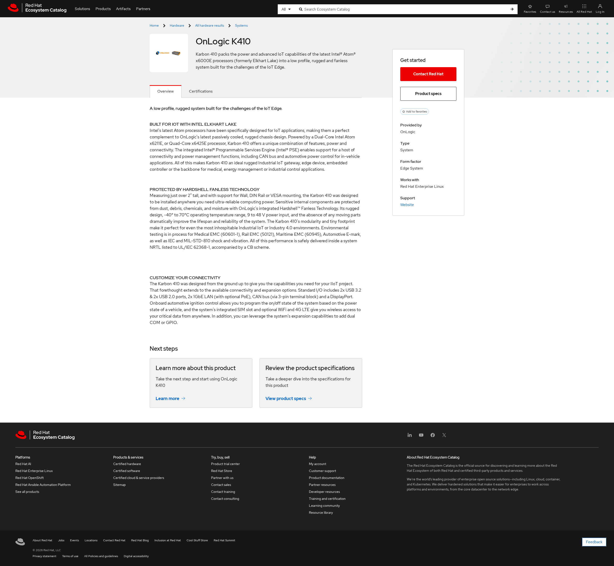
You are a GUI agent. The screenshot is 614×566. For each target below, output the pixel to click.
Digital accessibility (136, 556)
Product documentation (326, 478)
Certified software (126, 471)
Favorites (530, 12)
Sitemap (119, 485)
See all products (27, 491)
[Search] (512, 9)
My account (317, 464)
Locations (91, 540)
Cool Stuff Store (197, 540)
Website (407, 204)
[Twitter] (444, 436)
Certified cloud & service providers (138, 478)
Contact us (547, 12)
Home (154, 25)
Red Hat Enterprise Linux (34, 471)
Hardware (177, 25)
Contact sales (221, 485)
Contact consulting (225, 498)
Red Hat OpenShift (29, 478)
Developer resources (324, 491)
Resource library (321, 512)
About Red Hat (42, 540)
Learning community (324, 505)
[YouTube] (421, 436)
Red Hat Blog (140, 540)
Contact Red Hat (428, 74)
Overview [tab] (165, 91)
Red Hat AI (23, 464)
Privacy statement (44, 556)
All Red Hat (584, 12)
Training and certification (327, 498)
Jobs (61, 540)
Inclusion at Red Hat (167, 540)
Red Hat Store (221, 471)
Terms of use (70, 556)
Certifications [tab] (201, 91)
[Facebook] (433, 436)
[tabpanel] (256, 260)
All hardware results (209, 25)
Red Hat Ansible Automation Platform (43, 485)
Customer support (322, 471)
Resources (566, 12)
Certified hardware (127, 464)
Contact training (223, 491)
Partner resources (322, 485)
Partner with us (222, 478)
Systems (241, 25)
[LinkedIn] (410, 436)
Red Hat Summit (224, 540)
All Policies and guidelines (101, 556)
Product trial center (225, 464)
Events (74, 540)
